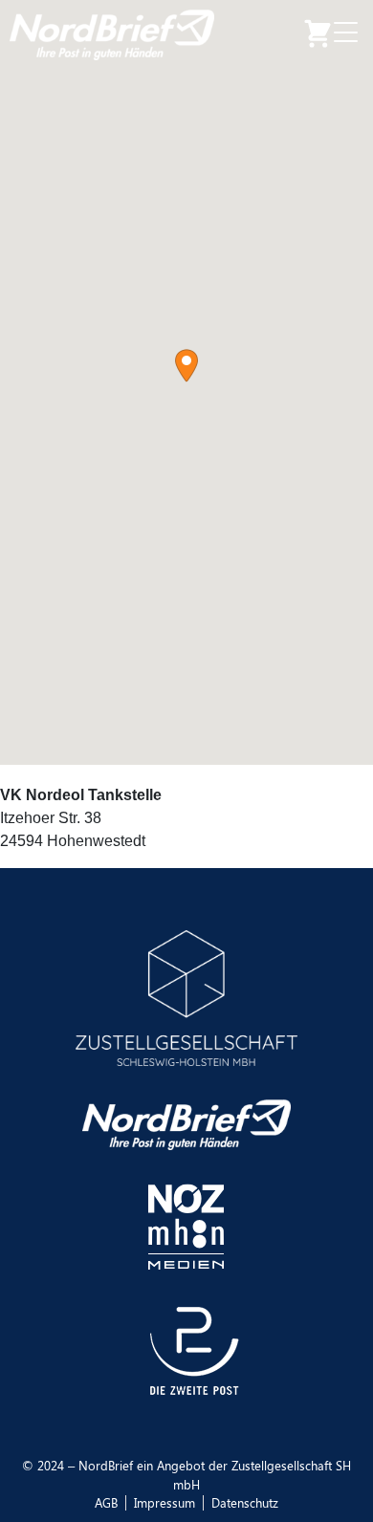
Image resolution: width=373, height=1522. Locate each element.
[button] (186, 365)
